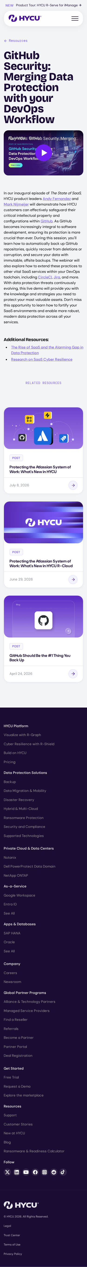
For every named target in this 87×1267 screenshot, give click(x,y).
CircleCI (45, 277)
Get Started (14, 1068)
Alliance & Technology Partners (29, 1001)
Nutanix (10, 857)
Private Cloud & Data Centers (29, 848)
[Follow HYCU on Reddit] (54, 1172)
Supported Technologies (24, 835)
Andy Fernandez (57, 198)
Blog (7, 1142)
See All (9, 913)
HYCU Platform (16, 726)
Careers (10, 973)
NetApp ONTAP (16, 875)
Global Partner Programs (25, 992)
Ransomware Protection (24, 817)
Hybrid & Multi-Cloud (21, 808)
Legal (7, 1226)
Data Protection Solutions (25, 772)
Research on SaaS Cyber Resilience (41, 359)
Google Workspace (19, 895)
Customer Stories (18, 1124)
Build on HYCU (15, 753)
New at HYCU (14, 1133)
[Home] (25, 18)
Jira (57, 277)
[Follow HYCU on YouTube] (26, 1172)
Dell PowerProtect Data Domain (29, 866)
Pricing (10, 762)
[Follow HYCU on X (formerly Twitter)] (7, 1172)
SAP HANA (12, 933)
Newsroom (12, 981)
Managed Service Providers (27, 1010)
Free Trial (11, 1077)
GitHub (47, 221)
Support (10, 1115)
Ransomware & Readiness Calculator (34, 1151)
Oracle (9, 942)
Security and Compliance (24, 826)
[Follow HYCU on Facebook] (35, 1172)
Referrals (11, 1028)
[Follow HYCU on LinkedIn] (16, 1172)
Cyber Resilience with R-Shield (29, 744)
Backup (10, 781)
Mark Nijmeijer (16, 204)
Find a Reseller (16, 1019)
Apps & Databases (20, 924)
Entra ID (10, 904)
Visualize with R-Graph (22, 735)
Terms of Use (12, 1244)
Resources (18, 40)
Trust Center (12, 1235)
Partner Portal (15, 1046)
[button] (43, 152)
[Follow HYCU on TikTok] (63, 1172)
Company (12, 963)
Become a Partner (19, 1037)
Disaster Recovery (19, 799)
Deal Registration (18, 1055)
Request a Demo (17, 1086)
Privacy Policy (13, 1254)
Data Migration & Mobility (25, 790)
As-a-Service (15, 886)
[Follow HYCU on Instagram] (44, 1172)
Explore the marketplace (24, 1095)
